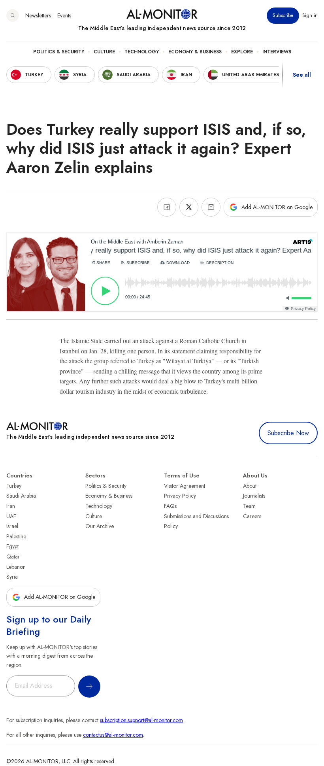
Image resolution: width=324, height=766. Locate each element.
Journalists (254, 496)
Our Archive (99, 526)
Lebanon (16, 567)
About (249, 486)
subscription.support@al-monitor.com (141, 720)
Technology (141, 51)
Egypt (12, 546)
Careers (252, 516)
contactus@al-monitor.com (113, 735)
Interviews (276, 51)
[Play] (105, 291)
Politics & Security (58, 51)
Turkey (13, 486)
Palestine (16, 536)
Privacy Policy (180, 496)
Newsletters (38, 15)
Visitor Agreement (184, 486)
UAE (11, 516)
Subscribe (283, 15)
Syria (12, 577)
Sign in (310, 15)
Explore (242, 51)
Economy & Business (195, 51)
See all (302, 75)
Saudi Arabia (21, 496)
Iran (10, 506)
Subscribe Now (288, 433)
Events (64, 15)
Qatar (13, 556)
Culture (104, 51)
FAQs (170, 506)
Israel (12, 526)
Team (249, 506)
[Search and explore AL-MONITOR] (12, 15)
